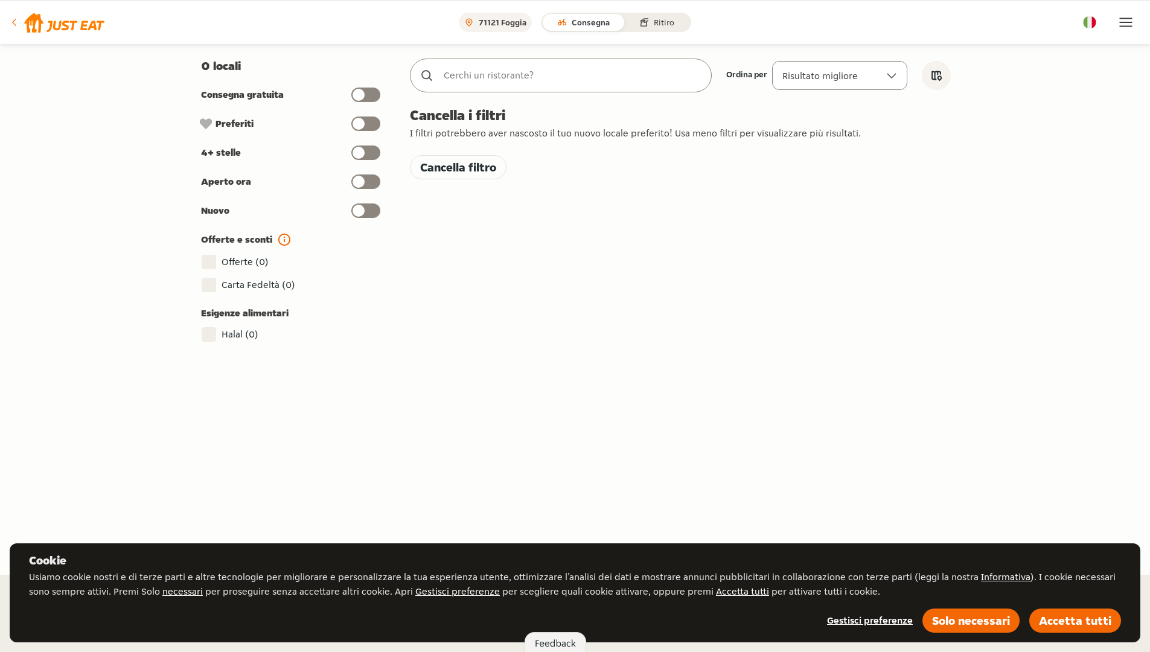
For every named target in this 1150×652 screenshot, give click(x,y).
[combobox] (573, 75)
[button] (57, 22)
